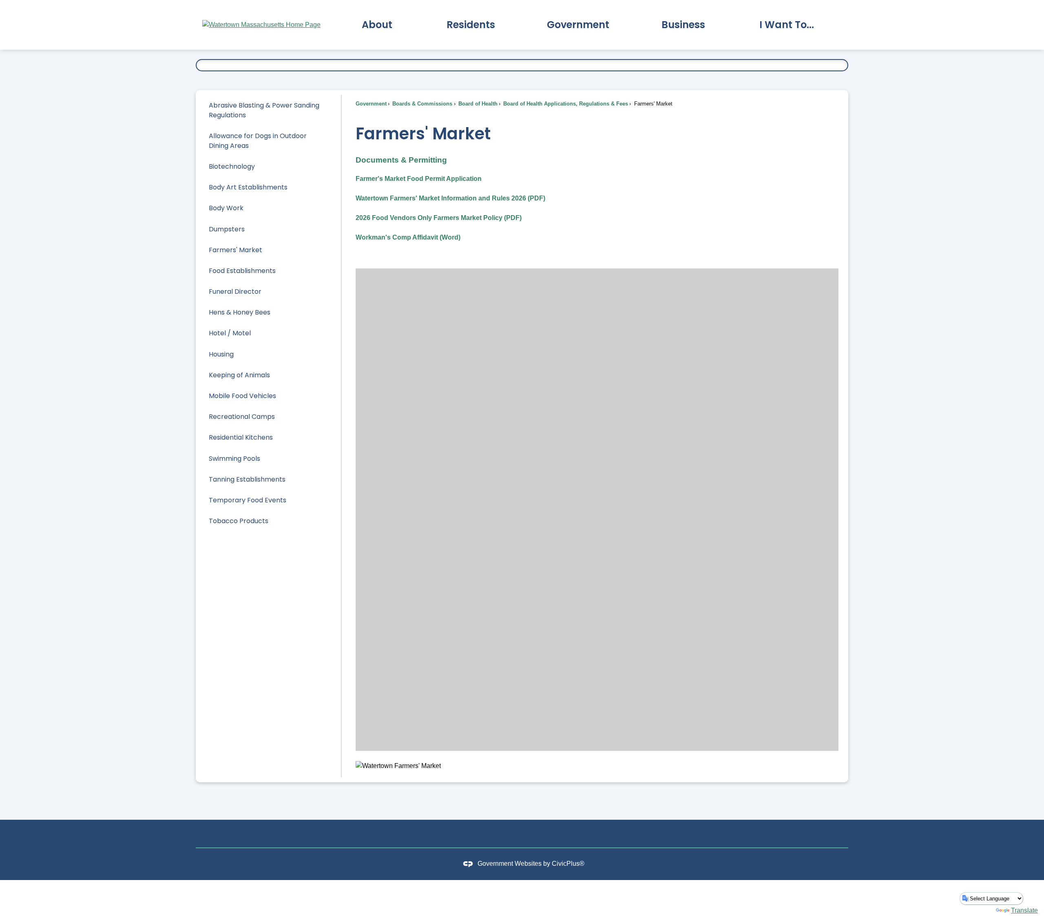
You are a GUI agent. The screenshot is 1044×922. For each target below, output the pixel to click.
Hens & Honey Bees (239, 312)
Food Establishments (242, 270)
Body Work (226, 208)
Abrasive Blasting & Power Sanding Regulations (264, 110)
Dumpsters (227, 229)
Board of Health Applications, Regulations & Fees (565, 104)
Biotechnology (232, 166)
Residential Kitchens (241, 437)
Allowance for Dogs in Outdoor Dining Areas (258, 140)
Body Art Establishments (248, 187)
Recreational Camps (242, 416)
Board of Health (477, 104)
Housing (221, 354)
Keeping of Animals (239, 375)
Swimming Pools (234, 458)
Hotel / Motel (230, 333)
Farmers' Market (235, 250)
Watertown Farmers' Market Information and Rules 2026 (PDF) (450, 198)
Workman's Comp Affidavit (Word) (408, 237)
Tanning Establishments (247, 479)
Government (371, 104)
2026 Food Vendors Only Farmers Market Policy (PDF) (439, 217)
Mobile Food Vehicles (242, 395)
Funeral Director (235, 291)
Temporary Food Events (247, 500)
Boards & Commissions (421, 104)
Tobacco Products (238, 521)
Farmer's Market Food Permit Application (419, 178)
